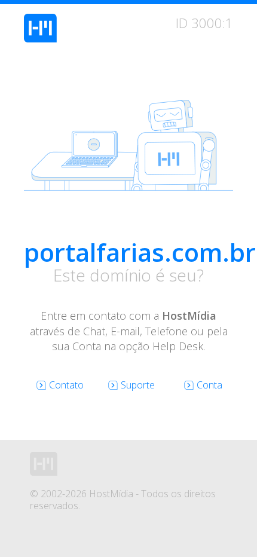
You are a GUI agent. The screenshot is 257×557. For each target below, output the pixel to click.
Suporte (138, 384)
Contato (66, 384)
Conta (209, 384)
